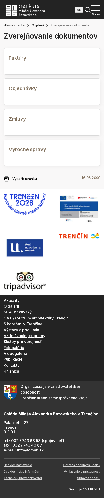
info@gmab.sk (30, 450)
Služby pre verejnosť (23, 341)
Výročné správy (27, 149)
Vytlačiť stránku (24, 179)
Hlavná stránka (14, 25)
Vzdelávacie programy (24, 335)
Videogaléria (15, 353)
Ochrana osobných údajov (81, 465)
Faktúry (17, 58)
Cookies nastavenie (18, 465)
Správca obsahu (88, 478)
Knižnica (11, 371)
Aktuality (12, 300)
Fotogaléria (14, 347)
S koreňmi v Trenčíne (23, 323)
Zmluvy (17, 119)
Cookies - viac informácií (21, 471)
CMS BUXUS (91, 489)
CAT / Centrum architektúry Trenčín (36, 318)
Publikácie (13, 359)
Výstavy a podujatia (21, 329)
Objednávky (23, 88)
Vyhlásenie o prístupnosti (82, 471)
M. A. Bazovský (18, 312)
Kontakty (12, 365)
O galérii (38, 25)
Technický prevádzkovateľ (23, 478)
